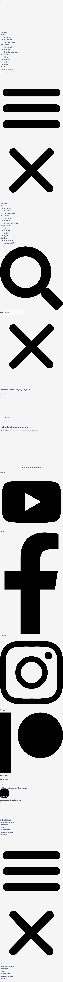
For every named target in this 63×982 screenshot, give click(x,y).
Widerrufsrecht (5, 830)
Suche (2, 312)
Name (2, 779)
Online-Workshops (9, 42)
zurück (6, 417)
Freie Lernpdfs (8, 47)
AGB (2, 827)
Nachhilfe (4, 67)
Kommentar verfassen (7, 390)
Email (2, 784)
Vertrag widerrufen (7, 832)
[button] (31, 138)
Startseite (4, 32)
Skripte (6, 57)
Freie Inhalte (5, 45)
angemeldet (10, 431)
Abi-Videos (7, 49)
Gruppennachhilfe (9, 72)
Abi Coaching (7, 37)
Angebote (6, 64)
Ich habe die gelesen (14, 788)
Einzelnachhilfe (8, 69)
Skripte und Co (5, 54)
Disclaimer (4, 834)
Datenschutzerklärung (15, 788)
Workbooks (7, 59)
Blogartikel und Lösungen (11, 52)
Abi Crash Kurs (8, 40)
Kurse (3, 35)
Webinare (6, 62)
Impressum (4, 825)
